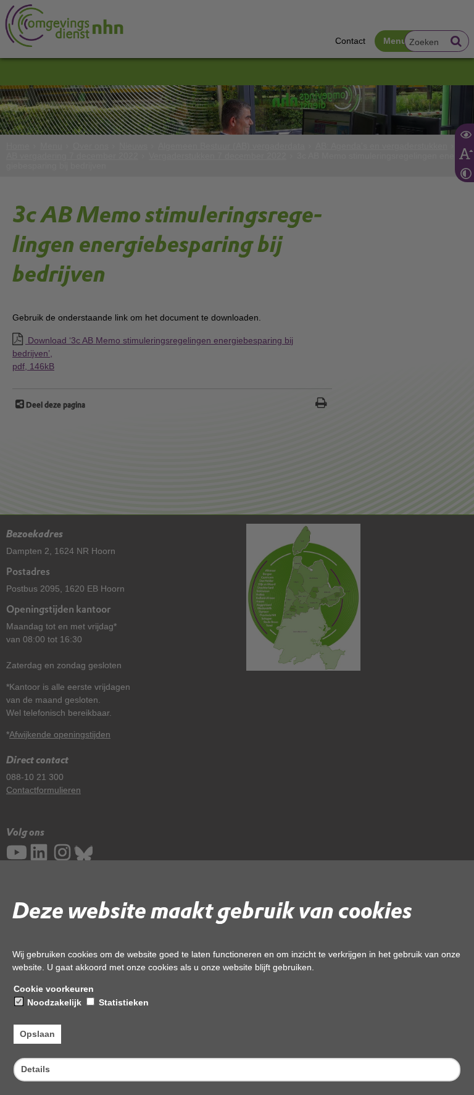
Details (35, 1069)
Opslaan (37, 1034)
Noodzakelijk (53, 1002)
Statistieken (122, 1002)
